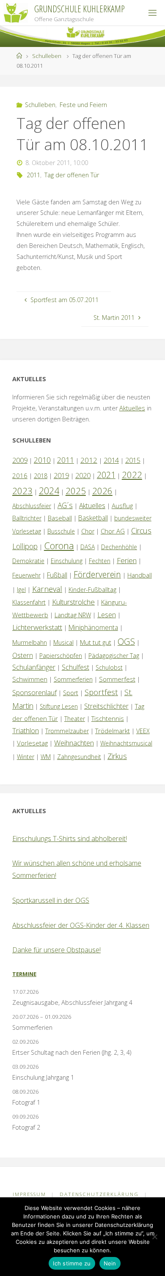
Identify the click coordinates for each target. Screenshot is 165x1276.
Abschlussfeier (31, 506)
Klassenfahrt (29, 602)
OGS (126, 641)
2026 (102, 491)
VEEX (143, 731)
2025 (76, 491)
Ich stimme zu (72, 1263)
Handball (139, 575)
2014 (111, 460)
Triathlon (25, 730)
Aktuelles (132, 408)
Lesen (106, 614)
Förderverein (97, 574)
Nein (110, 1263)
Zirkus (117, 756)
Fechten (99, 561)
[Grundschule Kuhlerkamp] (15, 12)
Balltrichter (26, 518)
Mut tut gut (95, 642)
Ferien (127, 560)
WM (46, 757)
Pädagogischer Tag (113, 656)
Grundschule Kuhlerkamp (79, 9)
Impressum (29, 1194)
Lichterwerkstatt (37, 627)
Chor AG (113, 531)
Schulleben (46, 56)
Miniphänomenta (93, 627)
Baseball (60, 518)
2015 (132, 460)
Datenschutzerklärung (99, 1194)
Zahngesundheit (79, 757)
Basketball (93, 517)
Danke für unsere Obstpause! (56, 949)
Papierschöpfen (60, 656)
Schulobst (109, 667)
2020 (83, 475)
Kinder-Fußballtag (92, 590)
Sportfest (101, 692)
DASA (87, 547)
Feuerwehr (26, 575)
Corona (59, 545)
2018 (40, 476)
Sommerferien (73, 679)
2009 (20, 460)
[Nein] (154, 1236)
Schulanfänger (33, 667)
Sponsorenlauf (34, 692)
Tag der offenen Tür (71, 175)
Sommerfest (117, 679)
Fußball (57, 575)
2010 (42, 460)
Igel (21, 590)
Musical (63, 642)
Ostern (22, 655)
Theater (74, 719)
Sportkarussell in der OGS (50, 900)
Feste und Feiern (83, 105)
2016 (20, 475)
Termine (24, 974)
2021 (106, 475)
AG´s (65, 505)
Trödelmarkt (112, 730)
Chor (87, 531)
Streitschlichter (106, 706)
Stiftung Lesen (59, 706)
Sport (70, 693)
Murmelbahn (29, 642)
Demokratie (28, 561)
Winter (25, 757)
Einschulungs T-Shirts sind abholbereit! (69, 838)
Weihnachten (74, 743)
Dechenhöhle (119, 547)
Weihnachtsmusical (126, 743)
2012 (88, 460)
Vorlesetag (32, 743)
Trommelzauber (67, 731)
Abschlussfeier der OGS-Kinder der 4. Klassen (80, 925)
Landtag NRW (73, 615)
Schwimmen (29, 679)
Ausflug (122, 505)
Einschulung (66, 561)
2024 (49, 490)
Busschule (61, 531)
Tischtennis (107, 718)
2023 (22, 491)
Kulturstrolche (73, 602)
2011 (33, 175)
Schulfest (75, 667)
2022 (132, 475)
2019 (61, 475)
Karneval (47, 589)
